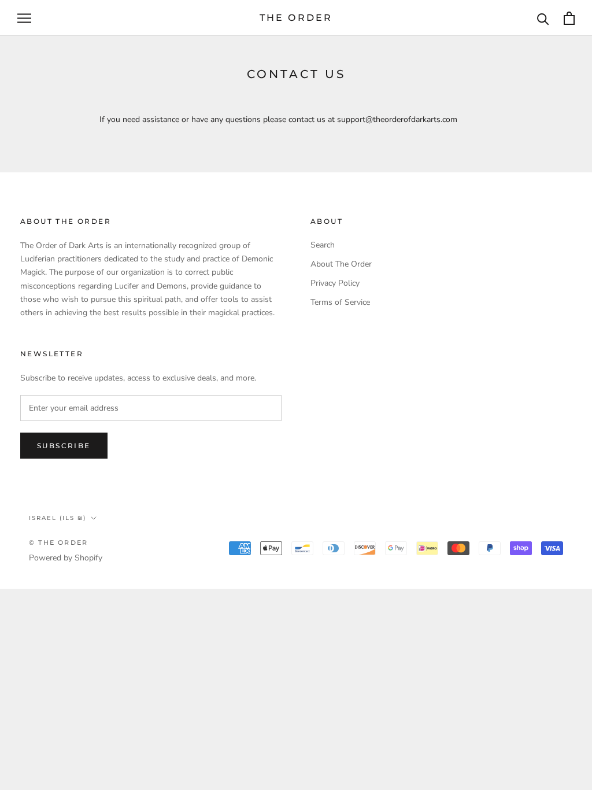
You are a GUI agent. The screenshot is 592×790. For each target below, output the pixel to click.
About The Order (341, 264)
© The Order (58, 542)
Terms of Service (340, 302)
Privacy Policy (335, 283)
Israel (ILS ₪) (57, 518)
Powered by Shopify (65, 557)
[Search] (543, 18)
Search (322, 244)
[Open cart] (569, 18)
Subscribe (64, 445)
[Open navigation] (24, 18)
